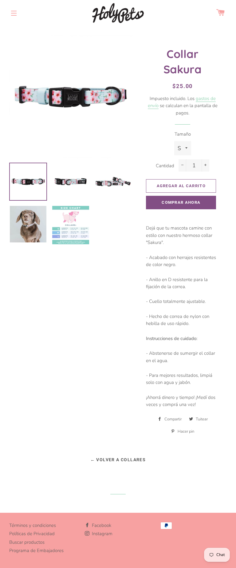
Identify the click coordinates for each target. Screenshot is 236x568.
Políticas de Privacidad (32, 534)
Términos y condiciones (32, 525)
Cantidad (165, 166)
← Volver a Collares (118, 459)
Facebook (101, 525)
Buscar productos (27, 542)
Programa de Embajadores (36, 550)
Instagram (101, 534)
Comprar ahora (181, 202)
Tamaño (183, 134)
